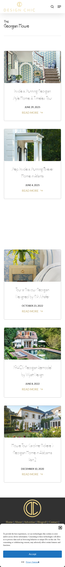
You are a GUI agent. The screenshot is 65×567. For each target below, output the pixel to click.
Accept (32, 554)
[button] (60, 527)
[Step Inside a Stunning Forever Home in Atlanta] (32, 145)
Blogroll (42, 522)
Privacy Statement (32, 562)
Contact (53, 522)
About (18, 522)
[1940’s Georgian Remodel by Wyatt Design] (32, 344)
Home (9, 522)
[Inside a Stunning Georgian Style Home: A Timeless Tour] (32, 67)
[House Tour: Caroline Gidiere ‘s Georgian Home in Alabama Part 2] (32, 422)
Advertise (29, 522)
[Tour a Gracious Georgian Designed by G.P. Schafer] (32, 266)
